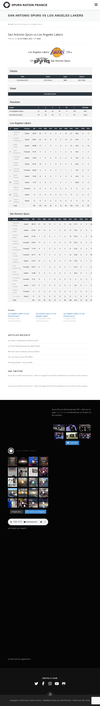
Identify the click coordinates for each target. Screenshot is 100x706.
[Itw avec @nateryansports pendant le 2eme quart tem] (43, 471)
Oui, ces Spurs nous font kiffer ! (21, 357)
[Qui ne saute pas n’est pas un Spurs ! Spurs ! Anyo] (22, 503)
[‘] (22, 492)
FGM (65, 128)
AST (50, 128)
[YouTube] (57, 683)
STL (56, 128)
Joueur (16, 128)
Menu (96, 4)
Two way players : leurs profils (20, 362)
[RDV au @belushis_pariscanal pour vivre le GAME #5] (12, 461)
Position (27, 128)
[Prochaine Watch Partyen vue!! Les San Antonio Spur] (12, 482)
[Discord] (63, 683)
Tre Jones (16, 296)
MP (34, 128)
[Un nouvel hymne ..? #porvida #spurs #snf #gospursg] (43, 492)
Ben (39, 39)
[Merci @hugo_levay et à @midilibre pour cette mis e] (33, 471)
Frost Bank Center (50, 94)
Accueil (10, 24)
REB (45, 128)
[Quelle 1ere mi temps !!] (22, 461)
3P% (91, 219)
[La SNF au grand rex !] (33, 461)
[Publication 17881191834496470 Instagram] (22, 482)
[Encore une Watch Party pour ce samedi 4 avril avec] (22, 471)
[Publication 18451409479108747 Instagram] (12, 492)
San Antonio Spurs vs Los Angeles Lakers (46, 314)
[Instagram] (50, 683)
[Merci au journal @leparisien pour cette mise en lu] (12, 471)
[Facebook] (43, 683)
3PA (88, 128)
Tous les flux (51, 375)
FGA (71, 128)
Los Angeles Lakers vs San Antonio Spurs (18, 314)
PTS (40, 128)
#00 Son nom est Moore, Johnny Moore (24, 351)
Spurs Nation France (29, 5)
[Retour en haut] (50, 694)
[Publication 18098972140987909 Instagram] (12, 503)
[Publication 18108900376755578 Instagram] (33, 482)
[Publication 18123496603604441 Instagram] (43, 503)
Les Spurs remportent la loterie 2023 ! (23, 340)
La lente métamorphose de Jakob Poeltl (24, 346)
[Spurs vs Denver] (33, 492)
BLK (61, 128)
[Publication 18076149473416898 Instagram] (43, 482)
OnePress (47, 700)
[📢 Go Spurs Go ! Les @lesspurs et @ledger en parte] (43, 461)
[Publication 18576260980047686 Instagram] (33, 503)
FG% (76, 128)
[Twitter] (36, 683)
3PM (82, 128)
